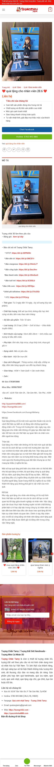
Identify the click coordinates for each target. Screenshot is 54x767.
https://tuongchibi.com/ (12, 407)
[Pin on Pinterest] (23, 150)
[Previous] (2, 559)
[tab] (27, 160)
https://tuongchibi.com (18, 710)
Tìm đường (6, 765)
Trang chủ (6, 87)
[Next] (52, 559)
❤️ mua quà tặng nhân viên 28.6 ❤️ (13, 566)
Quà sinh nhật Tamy (20, 701)
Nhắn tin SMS (48, 765)
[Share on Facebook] (9, 150)
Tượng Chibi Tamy (39, 701)
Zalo (16, 765)
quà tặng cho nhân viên (15, 144)
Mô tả (5, 160)
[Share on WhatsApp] (4, 150)
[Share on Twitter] (14, 150)
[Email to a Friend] (18, 150)
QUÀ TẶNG (16, 87)
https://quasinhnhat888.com (16, 713)
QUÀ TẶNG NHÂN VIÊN (33, 87)
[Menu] (3, 9)
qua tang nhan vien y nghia (40, 566)
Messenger (37, 765)
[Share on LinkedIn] (28, 150)
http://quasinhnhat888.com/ (14, 404)
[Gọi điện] (27, 761)
